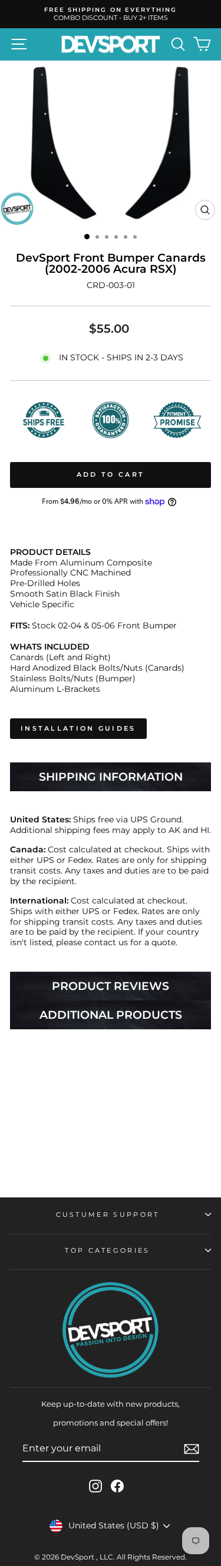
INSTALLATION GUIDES (78, 728)
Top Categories (107, 1250)
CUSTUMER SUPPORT (108, 1214)
